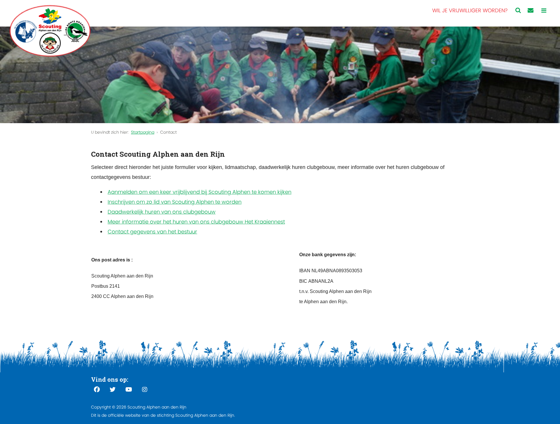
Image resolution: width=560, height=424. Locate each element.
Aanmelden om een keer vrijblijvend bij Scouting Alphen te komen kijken (199, 192)
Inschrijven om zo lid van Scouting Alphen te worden (175, 201)
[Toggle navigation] (544, 10)
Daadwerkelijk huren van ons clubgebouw (162, 211)
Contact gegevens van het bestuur (152, 231)
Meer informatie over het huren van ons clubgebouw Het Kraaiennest (196, 221)
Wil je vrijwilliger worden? (470, 10)
